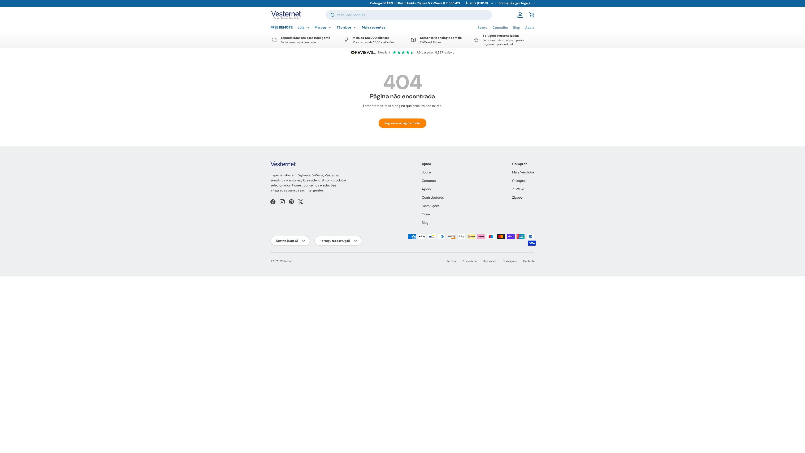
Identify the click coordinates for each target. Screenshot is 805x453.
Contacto (429, 180)
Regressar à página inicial (402, 123)
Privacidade (469, 261)
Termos (451, 261)
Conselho (500, 27)
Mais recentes (374, 27)
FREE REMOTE (281, 27)
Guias (426, 214)
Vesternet (286, 261)
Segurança (489, 261)
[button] (532, 15)
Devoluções (431, 206)
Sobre (482, 27)
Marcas (320, 27)
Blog (516, 27)
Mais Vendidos (523, 172)
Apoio (530, 27)
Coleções (519, 180)
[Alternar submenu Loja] (307, 27)
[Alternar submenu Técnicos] (355, 27)
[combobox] (409, 15)
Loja (301, 27)
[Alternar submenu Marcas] (329, 27)
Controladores (433, 197)
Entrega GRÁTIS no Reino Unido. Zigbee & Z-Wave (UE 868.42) (415, 3)
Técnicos (344, 27)
